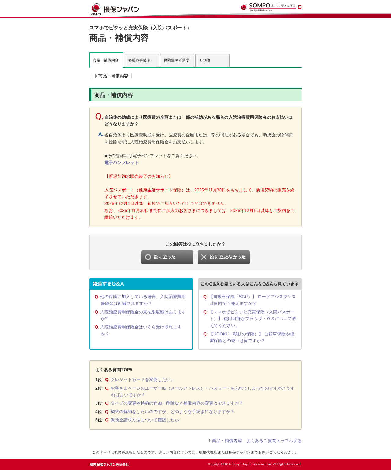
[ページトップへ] (289, 462)
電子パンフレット (121, 162)
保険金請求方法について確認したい (145, 419)
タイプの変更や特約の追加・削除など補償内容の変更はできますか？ (177, 403)
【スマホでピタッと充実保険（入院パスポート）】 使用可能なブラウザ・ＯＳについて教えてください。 (252, 318)
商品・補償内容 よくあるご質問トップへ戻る (257, 440)
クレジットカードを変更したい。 (143, 379)
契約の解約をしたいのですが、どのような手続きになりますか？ (173, 411)
